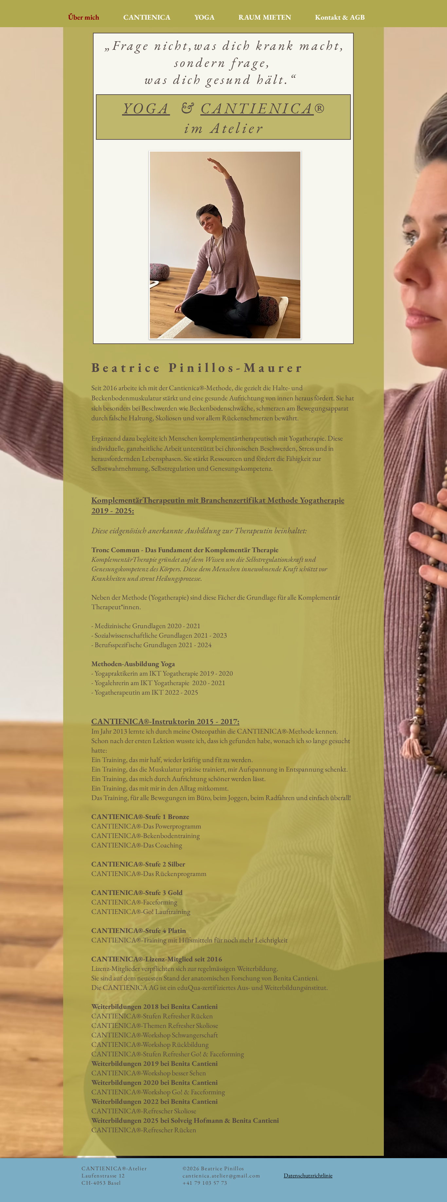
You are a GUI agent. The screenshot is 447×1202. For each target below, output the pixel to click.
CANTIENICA (257, 108)
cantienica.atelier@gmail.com (221, 1175)
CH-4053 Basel (101, 1182)
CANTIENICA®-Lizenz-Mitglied (143, 959)
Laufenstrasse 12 (103, 1175)
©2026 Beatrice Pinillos (213, 1168)
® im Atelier (255, 117)
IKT (158, 692)
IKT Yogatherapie (173, 673)
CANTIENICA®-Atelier (115, 1168)
